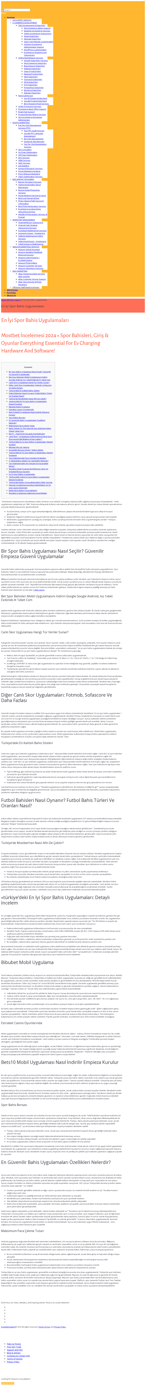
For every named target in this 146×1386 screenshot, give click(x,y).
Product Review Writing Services (32, 114)
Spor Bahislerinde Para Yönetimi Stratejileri (27, 458)
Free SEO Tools (14, 1347)
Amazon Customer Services (30, 265)
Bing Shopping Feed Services (36, 103)
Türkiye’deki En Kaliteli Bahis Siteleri (24, 390)
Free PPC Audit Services (34, 130)
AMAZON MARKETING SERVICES (26, 247)
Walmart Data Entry (32, 68)
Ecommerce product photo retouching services (29, 210)
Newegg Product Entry (33, 74)
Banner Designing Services (29, 182)
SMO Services (24, 163)
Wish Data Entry (31, 76)
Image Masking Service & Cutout (32, 195)
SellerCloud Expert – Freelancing (32, 241)
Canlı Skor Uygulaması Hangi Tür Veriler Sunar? (29, 382)
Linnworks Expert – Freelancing (31, 233)
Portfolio (11, 292)
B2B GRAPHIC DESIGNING (23, 179)
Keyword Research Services (30, 168)
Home (3, 300)
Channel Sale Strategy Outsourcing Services (27, 226)
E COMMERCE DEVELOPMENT (25, 22)
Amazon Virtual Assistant (29, 249)
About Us (11, 295)
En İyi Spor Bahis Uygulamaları (22, 474)
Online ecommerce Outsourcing (37, 33)
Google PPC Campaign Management (33, 134)
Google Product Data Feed (35, 101)
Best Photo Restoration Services (32, 206)
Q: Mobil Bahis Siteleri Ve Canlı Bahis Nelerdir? (28, 460)
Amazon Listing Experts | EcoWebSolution (29, 259)
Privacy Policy (60, 1327)
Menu (3, 13)
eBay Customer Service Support (32, 279)
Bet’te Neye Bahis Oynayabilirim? (23, 490)
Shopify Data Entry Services (36, 60)
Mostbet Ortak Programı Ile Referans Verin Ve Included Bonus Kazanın (28, 470)
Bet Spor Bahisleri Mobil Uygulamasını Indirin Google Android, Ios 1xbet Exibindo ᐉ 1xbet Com (29, 378)
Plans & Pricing (14, 1344)
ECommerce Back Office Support (32, 109)
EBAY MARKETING (20, 271)
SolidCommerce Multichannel (30, 244)
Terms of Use (44, 1327)
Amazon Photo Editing (27, 263)
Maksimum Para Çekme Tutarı (22, 425)
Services (11, 17)
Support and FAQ (15, 1349)
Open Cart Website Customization (38, 41)
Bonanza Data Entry (32, 90)
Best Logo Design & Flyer (28, 198)
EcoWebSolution (8, 1327)
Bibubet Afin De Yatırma (19, 447)
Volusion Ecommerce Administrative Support (34, 45)
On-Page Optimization (27, 152)
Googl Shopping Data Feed (35, 98)
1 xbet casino (38, 590)
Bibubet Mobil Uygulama (19, 406)
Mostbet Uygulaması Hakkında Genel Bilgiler (28, 493)
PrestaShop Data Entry (34, 87)
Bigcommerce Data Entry (34, 66)
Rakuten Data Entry (32, 93)
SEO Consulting (24, 149)
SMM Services (24, 160)
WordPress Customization (35, 49)
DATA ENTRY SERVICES (22, 20)
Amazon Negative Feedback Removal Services (30, 253)
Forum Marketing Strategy (29, 171)
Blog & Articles (14, 1352)
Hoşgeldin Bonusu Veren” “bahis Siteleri (26, 450)
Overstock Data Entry (33, 79)
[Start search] (2, 10)
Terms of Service (15, 1358)
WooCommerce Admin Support (37, 28)
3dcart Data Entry (31, 36)
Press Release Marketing (29, 174)
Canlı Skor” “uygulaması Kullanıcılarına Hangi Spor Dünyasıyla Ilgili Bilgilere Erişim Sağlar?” (30, 437)
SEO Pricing (12, 290)
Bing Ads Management (33, 139)
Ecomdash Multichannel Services (32, 230)
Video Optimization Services (30, 176)
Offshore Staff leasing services (26, 287)
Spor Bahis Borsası (17, 417)
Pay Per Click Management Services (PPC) (29, 126)
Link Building (23, 166)
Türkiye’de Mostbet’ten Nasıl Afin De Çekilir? (27, 398)
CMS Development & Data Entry (31, 25)
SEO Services (24, 157)
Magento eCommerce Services (37, 31)
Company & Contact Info (18, 1355)
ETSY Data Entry (30, 85)
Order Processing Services (29, 106)
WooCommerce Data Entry (35, 63)
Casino (17, 300)
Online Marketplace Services (30, 58)
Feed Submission (25, 95)
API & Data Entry (31, 82)
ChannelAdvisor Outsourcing (30, 222)
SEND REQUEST (7, 1383)
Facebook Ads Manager (34, 141)
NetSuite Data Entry (32, 39)
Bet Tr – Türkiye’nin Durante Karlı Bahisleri (27, 433)
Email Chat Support (26, 112)
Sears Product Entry (32, 71)
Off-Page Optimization (27, 155)
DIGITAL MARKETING (21, 122)
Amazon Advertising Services (30, 268)
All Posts (10, 300)
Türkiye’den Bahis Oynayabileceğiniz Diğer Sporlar (30, 482)
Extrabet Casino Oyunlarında (21, 409)
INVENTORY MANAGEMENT (24, 220)
